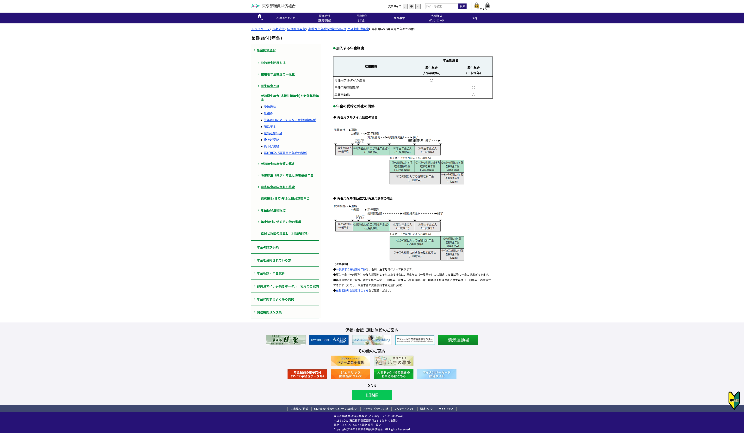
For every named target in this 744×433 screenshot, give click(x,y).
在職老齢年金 (273, 133)
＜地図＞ (393, 420)
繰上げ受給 (271, 139)
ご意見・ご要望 (300, 409)
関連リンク (426, 409)
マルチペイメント (404, 409)
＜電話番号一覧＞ (370, 425)
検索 (462, 6)
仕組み (268, 113)
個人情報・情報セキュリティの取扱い (336, 409)
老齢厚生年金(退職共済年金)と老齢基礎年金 (338, 29)
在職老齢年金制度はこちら (352, 290)
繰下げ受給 (271, 146)
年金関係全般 (296, 29)
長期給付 (278, 29)
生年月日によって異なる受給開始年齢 (290, 119)
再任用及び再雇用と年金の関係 (285, 152)
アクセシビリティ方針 (376, 409)
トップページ (260, 29)
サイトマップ (446, 409)
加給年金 (270, 126)
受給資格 (270, 106)
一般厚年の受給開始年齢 (351, 269)
